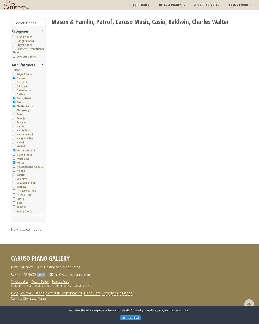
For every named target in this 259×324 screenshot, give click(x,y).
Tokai (20, 203)
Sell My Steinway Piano (28, 298)
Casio (20, 102)
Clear (17, 70)
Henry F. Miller (25, 138)
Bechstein (22, 82)
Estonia (21, 118)
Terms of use (60, 281)
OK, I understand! (130, 317)
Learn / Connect (240, 5)
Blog (14, 293)
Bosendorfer (24, 90)
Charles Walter (25, 106)
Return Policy (40, 281)
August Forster (25, 74)
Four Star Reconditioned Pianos (29, 50)
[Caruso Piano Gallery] (16, 5)
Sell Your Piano (205, 5)
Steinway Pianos (32, 293)
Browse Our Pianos (117, 293)
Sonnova (22, 187)
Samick (21, 175)
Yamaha (21, 207)
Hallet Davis (24, 130)
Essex (20, 114)
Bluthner (22, 86)
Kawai (20, 142)
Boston (21, 94)
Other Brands (24, 154)
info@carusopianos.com (72, 274)
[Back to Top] (249, 304)
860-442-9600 (25, 274)
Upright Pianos (25, 41)
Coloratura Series (27, 56)
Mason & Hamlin (26, 150)
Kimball (21, 146)
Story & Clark (24, 195)
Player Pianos (24, 45)
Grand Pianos (24, 37)
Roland (21, 170)
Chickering (23, 110)
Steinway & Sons (26, 191)
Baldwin (21, 78)
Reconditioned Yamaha (30, 166)
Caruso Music (24, 98)
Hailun (20, 126)
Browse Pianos (170, 5)
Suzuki (20, 199)
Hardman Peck (25, 134)
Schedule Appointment (64, 293)
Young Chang (24, 211)
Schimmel (22, 179)
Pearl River (23, 158)
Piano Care (92, 293)
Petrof (20, 162)
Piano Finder (139, 5)
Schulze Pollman (26, 183)
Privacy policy (19, 281)
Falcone (21, 122)
